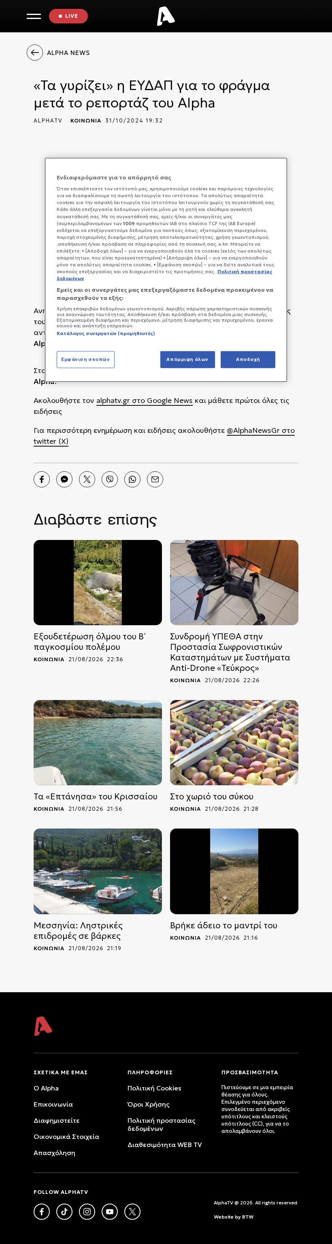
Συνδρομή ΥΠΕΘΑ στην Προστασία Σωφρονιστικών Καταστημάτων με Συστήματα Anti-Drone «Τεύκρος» (230, 652)
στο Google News (161, 400)
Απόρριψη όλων (187, 359)
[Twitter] (87, 479)
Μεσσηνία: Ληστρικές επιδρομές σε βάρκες (78, 930)
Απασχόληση (54, 1153)
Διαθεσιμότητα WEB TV (165, 1145)
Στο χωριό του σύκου (211, 796)
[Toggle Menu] (34, 16)
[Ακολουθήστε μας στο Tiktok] (64, 1212)
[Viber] (110, 479)
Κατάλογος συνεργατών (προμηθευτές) (106, 333)
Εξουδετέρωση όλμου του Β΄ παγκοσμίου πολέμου (90, 641)
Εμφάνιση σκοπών (85, 359)
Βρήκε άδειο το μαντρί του (223, 925)
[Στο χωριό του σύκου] (234, 742)
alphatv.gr (113, 400)
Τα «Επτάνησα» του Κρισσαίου (95, 796)
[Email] (155, 479)
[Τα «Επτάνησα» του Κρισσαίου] (98, 742)
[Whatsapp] (132, 479)
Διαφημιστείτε (57, 1120)
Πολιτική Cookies (154, 1088)
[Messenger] (64, 479)
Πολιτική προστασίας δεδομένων (161, 1124)
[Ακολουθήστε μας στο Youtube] (110, 1212)
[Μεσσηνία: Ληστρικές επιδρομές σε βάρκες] (98, 871)
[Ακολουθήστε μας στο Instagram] (87, 1212)
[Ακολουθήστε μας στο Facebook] (42, 1212)
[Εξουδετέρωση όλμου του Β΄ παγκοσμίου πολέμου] (98, 582)
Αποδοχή (248, 359)
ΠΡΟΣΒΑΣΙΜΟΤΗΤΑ (249, 1072)
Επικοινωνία (53, 1104)
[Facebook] (42, 479)
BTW (247, 1217)
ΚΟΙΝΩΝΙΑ (85, 120)
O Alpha (46, 1088)
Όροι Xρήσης (148, 1104)
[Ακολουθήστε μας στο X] (132, 1212)
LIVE (71, 16)
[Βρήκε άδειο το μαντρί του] (234, 871)
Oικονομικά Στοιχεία (66, 1136)
